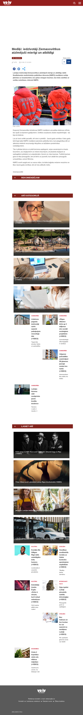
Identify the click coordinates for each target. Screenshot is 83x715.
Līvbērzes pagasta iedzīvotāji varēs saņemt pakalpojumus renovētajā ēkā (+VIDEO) (35, 329)
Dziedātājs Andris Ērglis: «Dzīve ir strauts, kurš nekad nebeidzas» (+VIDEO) (35, 593)
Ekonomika (35, 649)
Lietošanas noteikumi (33, 701)
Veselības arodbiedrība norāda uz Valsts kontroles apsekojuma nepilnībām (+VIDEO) (63, 558)
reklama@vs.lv (50, 699)
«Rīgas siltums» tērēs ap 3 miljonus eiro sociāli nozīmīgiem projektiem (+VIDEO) (63, 327)
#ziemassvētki (18, 172)
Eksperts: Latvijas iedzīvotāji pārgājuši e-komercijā (33, 510)
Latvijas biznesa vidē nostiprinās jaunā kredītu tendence (35, 396)
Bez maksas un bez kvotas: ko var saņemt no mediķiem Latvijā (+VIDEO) (63, 625)
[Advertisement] (41, 32)
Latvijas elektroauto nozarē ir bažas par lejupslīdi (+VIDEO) (36, 539)
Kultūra (34, 546)
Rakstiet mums (47, 701)
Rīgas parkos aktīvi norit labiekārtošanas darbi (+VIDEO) (35, 251)
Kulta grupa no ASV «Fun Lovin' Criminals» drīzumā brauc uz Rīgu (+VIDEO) (38, 452)
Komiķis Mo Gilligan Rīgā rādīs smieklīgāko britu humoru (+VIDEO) (35, 557)
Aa (64, 61)
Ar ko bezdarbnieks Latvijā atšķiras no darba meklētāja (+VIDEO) (38, 308)
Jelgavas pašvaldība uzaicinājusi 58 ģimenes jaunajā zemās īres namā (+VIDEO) (63, 362)
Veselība (62, 546)
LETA (15, 62)
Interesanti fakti (63, 583)
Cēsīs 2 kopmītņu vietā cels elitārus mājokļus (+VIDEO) (35, 658)
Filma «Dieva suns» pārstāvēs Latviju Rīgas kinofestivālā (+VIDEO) (39, 482)
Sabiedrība (18, 58)
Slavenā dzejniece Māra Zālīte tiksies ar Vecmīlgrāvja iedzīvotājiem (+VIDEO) (38, 222)
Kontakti (21, 701)
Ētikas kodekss (59, 701)
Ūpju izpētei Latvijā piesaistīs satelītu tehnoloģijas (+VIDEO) (63, 593)
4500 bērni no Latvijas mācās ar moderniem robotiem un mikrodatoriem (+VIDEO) (40, 278)
